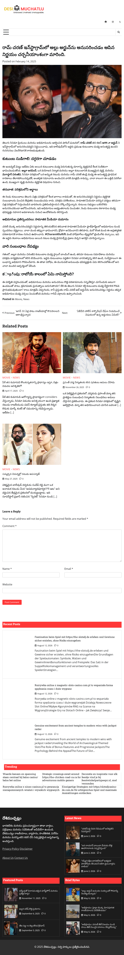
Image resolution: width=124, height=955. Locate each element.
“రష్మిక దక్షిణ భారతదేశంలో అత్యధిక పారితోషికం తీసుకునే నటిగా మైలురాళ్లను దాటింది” (98, 863)
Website (7, 584)
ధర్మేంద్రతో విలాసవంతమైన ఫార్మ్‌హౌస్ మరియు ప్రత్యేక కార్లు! (38, 892)
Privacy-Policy (10, 849)
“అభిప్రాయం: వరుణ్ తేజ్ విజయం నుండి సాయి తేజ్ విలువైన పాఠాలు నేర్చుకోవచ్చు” (99, 926)
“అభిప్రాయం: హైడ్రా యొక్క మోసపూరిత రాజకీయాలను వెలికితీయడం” (97, 909)
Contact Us (21, 858)
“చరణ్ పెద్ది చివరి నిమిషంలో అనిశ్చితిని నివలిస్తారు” (97, 830)
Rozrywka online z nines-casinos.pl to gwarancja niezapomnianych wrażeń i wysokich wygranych (31, 788)
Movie (18, 299)
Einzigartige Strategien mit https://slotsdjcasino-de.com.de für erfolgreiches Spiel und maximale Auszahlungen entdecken (89, 790)
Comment (9, 526)
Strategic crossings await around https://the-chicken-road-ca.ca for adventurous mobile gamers (61, 777)
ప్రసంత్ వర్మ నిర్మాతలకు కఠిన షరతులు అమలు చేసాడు (89, 382)
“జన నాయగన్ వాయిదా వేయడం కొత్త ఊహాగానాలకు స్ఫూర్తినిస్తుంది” (96, 847)
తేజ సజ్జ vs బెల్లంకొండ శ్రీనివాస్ (32, 925)
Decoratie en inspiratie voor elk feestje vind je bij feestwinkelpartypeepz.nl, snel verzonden (99, 778)
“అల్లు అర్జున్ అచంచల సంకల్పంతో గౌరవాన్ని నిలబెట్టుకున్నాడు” (99, 892)
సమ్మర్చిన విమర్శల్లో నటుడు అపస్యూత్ (21, 473)
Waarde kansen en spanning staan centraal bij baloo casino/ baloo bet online (20, 777)
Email (68, 569)
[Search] (118, 32)
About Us (8, 858)
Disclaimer (26, 849)
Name (7, 569)
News (26, 299)
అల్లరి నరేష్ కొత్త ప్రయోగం (29, 908)
